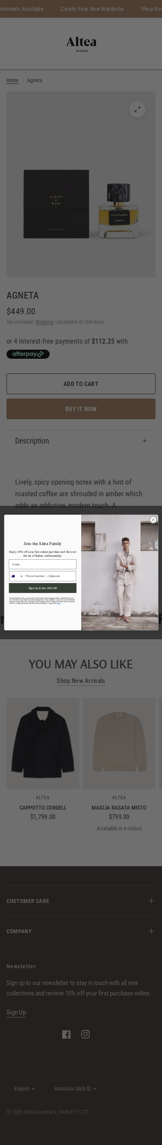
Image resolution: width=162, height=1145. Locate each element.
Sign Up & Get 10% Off (42, 588)
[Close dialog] (152, 519)
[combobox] (16, 576)
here (58, 603)
